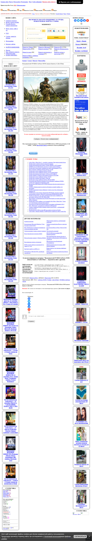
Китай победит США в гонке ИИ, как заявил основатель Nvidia (45, 210)
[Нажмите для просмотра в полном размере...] (46, 101)
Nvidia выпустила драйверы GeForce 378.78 (40, 176)
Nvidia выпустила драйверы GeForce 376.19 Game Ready (43, 172)
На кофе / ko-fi (81, 47)
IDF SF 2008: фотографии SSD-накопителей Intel (54, 233)
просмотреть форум (42, 145)
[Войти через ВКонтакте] (29, 304)
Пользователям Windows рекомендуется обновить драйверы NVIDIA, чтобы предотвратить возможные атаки (46, 181)
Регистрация (24, 2)
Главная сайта (5, 2)
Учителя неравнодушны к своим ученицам (35, 231)
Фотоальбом (17, 2)
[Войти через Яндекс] (29, 309)
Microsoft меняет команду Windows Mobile (35, 238)
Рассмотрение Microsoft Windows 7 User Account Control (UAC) (34, 224)
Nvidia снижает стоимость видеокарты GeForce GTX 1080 (43, 175)
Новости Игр (27, 49)
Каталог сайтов (6, 496)
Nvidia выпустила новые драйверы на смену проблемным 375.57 (45, 168)
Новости (35, 60)
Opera (65, 13)
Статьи (30, 60)
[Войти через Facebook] (29, 306)
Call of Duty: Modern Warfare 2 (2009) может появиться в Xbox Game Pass (47, 211)
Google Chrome (59, 13)
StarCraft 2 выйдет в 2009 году (32, 249)
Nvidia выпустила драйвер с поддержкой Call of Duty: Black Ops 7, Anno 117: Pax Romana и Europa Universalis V (47, 202)
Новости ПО (58, 47)
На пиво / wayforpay (81, 51)
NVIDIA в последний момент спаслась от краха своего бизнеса (44, 166)
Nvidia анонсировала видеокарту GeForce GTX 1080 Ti (43, 174)
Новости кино (27, 52)
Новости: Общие (28, 47)
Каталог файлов (6, 492)
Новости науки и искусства (59, 53)
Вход (30, 2)
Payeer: (78, 44)
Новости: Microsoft (44, 47)
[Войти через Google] (29, 312)
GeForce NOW (42, 280)
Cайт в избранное (37, 2)
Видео (4, 491)
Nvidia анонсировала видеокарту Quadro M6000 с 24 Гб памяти (45, 165)
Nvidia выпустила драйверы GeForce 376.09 (40, 171)
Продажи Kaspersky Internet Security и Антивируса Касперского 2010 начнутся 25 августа (57, 238)
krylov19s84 (5, 528)
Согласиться (80, 536)
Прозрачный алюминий (52, 231)
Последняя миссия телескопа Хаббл (33, 233)
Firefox (68, 13)
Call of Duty (55, 280)
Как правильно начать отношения (32, 242)
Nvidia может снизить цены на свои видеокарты (41, 163)
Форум (11, 2)
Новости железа (43, 49)
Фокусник (48, 278)
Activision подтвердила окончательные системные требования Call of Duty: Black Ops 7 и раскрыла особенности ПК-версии (46, 205)
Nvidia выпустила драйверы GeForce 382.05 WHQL (42, 179)
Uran (33, 13)
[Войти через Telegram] (29, 301)
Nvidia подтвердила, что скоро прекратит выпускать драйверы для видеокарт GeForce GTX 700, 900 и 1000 (46, 196)
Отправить (31, 321)
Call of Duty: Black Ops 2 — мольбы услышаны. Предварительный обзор (47, 162)
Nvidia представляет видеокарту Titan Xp (39, 178)
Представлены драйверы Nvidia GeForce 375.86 (41, 169)
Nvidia (49, 280)
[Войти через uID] (29, 298)
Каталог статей (6, 493)
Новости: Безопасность (61, 49)
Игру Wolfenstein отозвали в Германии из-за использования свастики (34, 228)
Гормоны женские (28, 221)
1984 (11, 527)
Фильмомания (5, 490)
